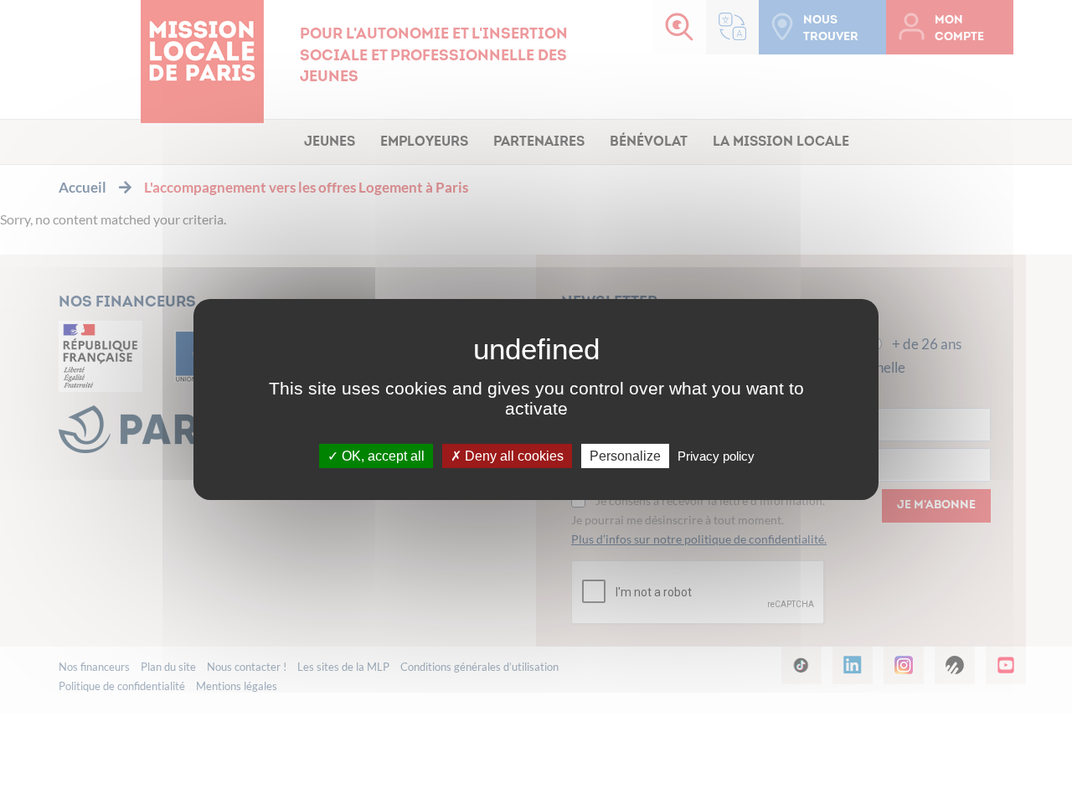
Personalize (625, 456)
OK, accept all (381, 456)
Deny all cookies (512, 456)
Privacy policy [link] (716, 456)
